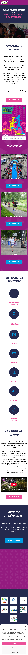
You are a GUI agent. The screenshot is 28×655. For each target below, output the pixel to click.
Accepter (14, 643)
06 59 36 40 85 (10, 570)
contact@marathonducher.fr (10, 572)
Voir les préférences (14, 652)
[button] (25, 626)
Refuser (14, 647)
